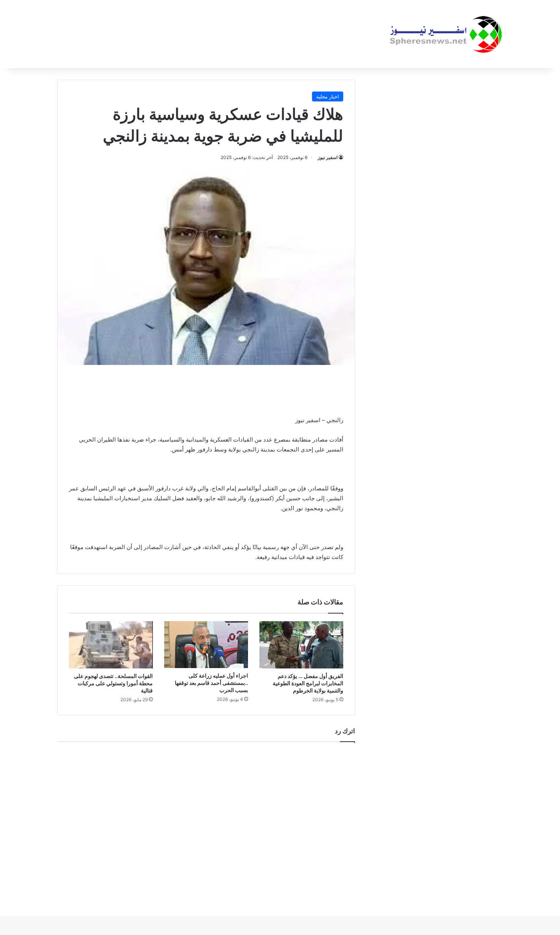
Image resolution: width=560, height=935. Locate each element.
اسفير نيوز (328, 157)
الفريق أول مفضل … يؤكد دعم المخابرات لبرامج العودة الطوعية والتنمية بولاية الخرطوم (308, 683)
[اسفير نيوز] (446, 34)
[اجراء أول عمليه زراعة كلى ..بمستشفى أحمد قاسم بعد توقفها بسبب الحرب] (206, 644)
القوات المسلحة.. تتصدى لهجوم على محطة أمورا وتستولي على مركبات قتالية (113, 683)
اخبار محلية (327, 96)
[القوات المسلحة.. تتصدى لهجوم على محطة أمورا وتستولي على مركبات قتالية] (111, 644)
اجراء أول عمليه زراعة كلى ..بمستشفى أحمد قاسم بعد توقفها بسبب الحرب (211, 682)
